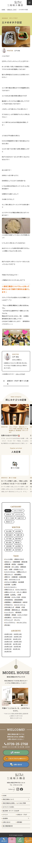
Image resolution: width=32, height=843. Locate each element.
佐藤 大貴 (19, 535)
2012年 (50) (8, 651)
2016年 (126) (8, 646)
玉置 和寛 (9, 546)
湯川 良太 (9, 542)
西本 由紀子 (9, 535)
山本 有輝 (18, 531)
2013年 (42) (16, 649)
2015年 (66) (17, 646)
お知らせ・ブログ (12, 9)
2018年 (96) (8, 644)
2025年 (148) (18, 634)
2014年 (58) (8, 649)
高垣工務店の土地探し (9, 803)
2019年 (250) (18, 641)
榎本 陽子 (9, 550)
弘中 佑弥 (18, 550)
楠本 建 (17, 542)
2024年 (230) (8, 636)
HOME (3, 9)
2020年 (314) (8, 641)
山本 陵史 (18, 546)
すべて (8, 510)
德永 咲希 (18, 539)
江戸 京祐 (9, 539)
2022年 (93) (8, 639)
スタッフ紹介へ (17, 359)
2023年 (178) (18, 636)
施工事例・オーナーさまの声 (11, 811)
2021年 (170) (17, 639)
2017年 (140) (17, 644)
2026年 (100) (8, 634)
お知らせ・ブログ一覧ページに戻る (17, 382)
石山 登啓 (9, 531)
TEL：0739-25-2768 (16, 785)
